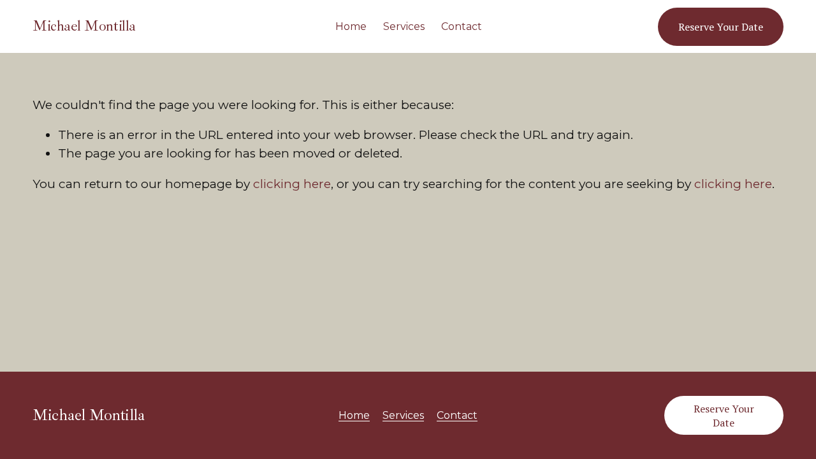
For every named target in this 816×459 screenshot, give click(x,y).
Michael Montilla (84, 26)
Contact (461, 26)
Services (404, 26)
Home (351, 26)
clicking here (292, 184)
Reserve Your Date (720, 27)
